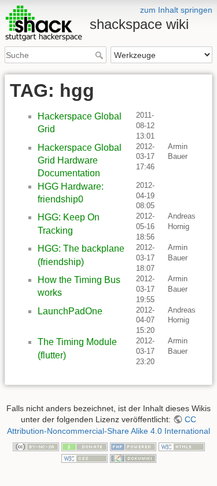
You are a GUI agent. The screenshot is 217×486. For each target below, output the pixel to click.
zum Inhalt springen (176, 9)
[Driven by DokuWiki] (133, 457)
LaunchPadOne (70, 311)
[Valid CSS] (84, 457)
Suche (100, 55)
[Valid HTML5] (182, 446)
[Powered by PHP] (133, 446)
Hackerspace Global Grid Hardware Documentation (80, 161)
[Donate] (84, 446)
